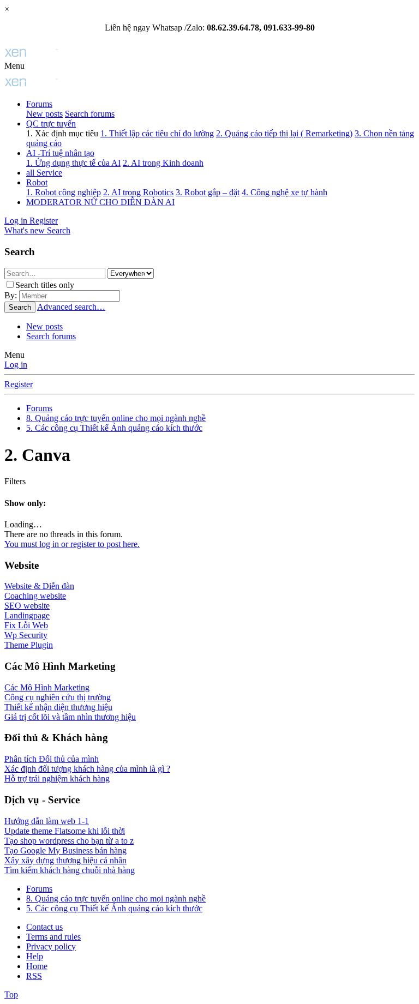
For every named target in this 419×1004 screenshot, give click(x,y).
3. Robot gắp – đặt (208, 192)
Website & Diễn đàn (39, 586)
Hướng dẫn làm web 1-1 (46, 821)
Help (34, 956)
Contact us (44, 926)
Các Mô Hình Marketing (46, 687)
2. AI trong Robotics (138, 192)
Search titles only (44, 285)
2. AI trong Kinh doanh (163, 162)
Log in (15, 364)
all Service (44, 172)
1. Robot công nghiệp (63, 192)
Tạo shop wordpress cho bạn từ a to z (69, 840)
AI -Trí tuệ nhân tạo (60, 153)
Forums (39, 104)
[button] (14, 65)
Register (18, 384)
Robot (36, 182)
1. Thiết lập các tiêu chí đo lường (157, 133)
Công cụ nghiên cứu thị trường (57, 697)
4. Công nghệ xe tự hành (284, 192)
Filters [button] (15, 481)
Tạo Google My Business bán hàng (65, 850)
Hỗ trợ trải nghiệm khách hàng (57, 778)
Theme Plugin (28, 645)
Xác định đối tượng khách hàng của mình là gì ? (87, 768)
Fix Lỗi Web (26, 625)
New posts (44, 113)
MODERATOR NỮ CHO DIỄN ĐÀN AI (100, 202)
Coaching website (35, 595)
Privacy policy (51, 946)
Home (36, 966)
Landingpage (27, 615)
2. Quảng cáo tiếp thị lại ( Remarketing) (284, 133)
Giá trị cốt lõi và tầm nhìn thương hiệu (70, 717)
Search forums (90, 113)
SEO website (27, 605)
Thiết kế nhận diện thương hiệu (58, 707)
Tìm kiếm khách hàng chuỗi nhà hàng (69, 870)
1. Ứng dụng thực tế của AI (73, 162)
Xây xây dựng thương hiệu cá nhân (65, 860)
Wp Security (25, 635)
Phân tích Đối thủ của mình (51, 758)
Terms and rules (53, 936)
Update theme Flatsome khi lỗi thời (64, 830)
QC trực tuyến (51, 123)
